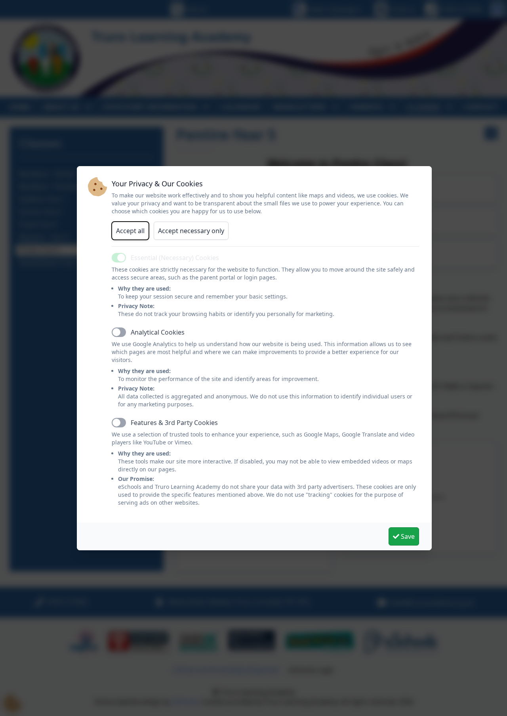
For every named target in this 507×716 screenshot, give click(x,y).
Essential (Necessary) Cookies (175, 257)
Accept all (130, 230)
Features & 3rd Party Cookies (174, 422)
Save (407, 536)
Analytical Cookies (158, 332)
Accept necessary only (191, 230)
